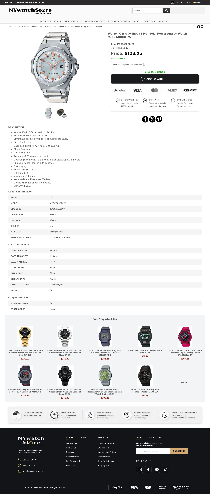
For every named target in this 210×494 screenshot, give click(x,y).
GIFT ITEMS (149, 21)
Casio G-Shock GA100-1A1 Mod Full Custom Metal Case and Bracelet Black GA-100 (65, 391)
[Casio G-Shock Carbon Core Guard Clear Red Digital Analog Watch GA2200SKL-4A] (185, 337)
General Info (71, 443)
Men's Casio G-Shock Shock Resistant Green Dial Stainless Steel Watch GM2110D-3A (104, 391)
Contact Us (71, 448)
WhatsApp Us (29, 465)
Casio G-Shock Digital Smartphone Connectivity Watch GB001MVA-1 (25, 390)
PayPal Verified (73, 461)
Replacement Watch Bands (123, 21)
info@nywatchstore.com (34, 471)
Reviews (70, 452)
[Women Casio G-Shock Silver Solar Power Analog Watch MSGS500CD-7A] (55, 102)
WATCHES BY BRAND (50, 21)
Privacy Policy (72, 456)
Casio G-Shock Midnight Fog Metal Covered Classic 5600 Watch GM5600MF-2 (105, 352)
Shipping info (103, 448)
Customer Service (106, 443)
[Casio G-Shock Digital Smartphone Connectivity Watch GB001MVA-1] (25, 376)
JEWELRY (164, 21)
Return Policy (104, 456)
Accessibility (71, 465)
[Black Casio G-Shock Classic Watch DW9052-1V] (145, 337)
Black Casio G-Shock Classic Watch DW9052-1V (145, 351)
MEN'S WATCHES (73, 21)
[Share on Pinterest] (159, 122)
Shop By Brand (104, 465)
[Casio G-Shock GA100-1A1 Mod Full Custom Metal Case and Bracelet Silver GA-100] (65, 337)
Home (9, 26)
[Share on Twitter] (152, 122)
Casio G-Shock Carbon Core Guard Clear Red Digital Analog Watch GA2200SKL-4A (185, 352)
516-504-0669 (29, 460)
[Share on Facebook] (145, 122)
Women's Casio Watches (32, 26)
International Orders (107, 452)
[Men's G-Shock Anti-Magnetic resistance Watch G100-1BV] (145, 376)
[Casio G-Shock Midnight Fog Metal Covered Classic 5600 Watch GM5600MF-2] (105, 337)
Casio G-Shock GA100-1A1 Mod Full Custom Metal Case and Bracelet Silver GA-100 (65, 352)
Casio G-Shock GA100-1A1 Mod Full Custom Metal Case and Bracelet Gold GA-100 (25, 352)
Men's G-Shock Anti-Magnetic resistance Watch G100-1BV (145, 390)
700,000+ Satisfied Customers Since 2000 (25, 2)
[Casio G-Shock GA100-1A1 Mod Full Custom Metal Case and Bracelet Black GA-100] (65, 376)
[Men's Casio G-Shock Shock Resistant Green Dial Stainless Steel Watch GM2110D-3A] (105, 376)
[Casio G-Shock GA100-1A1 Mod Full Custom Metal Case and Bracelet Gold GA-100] (25, 337)
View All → (185, 382)
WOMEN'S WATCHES (95, 21)
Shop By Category (106, 461)
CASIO (17, 26)
